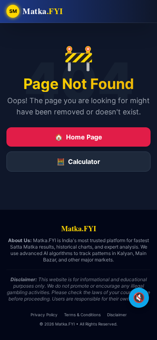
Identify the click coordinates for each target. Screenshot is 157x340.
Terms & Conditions (82, 314)
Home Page (78, 137)
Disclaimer (117, 314)
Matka (43, 11)
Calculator (78, 162)
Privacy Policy (44, 314)
